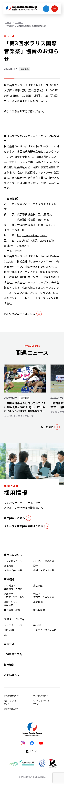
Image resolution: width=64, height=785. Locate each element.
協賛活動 (25, 69)
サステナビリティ (14, 619)
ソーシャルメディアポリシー (41, 702)
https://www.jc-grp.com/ (32, 235)
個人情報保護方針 (11, 695)
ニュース (19, 22)
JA (27, 750)
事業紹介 (9, 579)
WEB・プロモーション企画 (43, 595)
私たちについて (13, 555)
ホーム (8, 22)
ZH (36, 750)
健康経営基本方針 (11, 709)
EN (31, 750)
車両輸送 (38, 601)
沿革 (35, 565)
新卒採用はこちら (14, 518)
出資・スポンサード (43, 570)
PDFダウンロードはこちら (19, 314)
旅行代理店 (39, 610)
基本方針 (38, 625)
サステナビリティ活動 (44, 630)
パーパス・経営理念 (43, 560)
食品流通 (38, 585)
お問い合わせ (12, 675)
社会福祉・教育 (12, 610)
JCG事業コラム (13, 654)
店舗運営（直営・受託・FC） (14, 595)
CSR (6, 634)
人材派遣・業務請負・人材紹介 (14, 587)
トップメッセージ (13, 560)
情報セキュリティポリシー (11, 702)
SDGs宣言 (9, 630)
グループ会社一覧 (13, 570)
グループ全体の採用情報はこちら (23, 526)
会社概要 (8, 565)
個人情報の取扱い (40, 695)
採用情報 (9, 665)
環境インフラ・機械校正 (12, 603)
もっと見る (46, 427)
